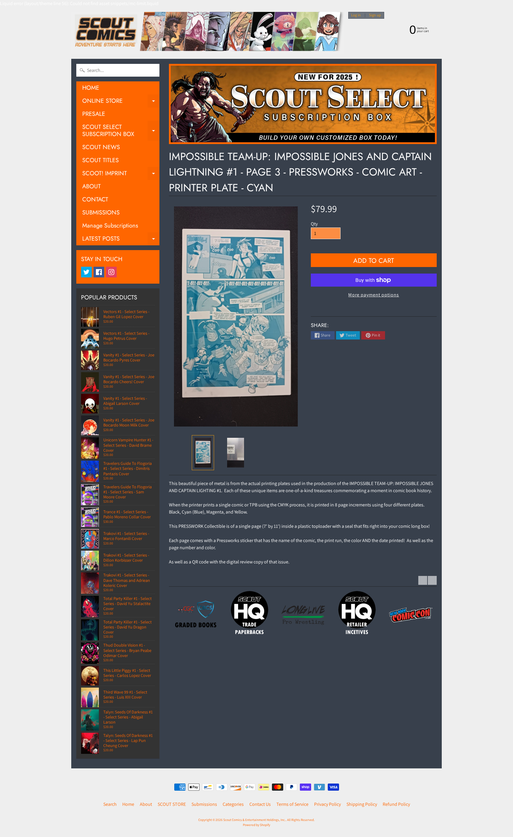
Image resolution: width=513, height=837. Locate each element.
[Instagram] (111, 272)
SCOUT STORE (172, 804)
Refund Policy (396, 804)
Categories (233, 804)
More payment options (373, 295)
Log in (356, 15)
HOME (90, 87)
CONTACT (95, 199)
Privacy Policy (327, 804)
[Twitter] (86, 272)
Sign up (375, 15)
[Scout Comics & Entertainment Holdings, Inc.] (207, 33)
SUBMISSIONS (101, 212)
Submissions (204, 804)
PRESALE (93, 114)
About (146, 804)
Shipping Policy (361, 804)
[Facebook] (99, 272)
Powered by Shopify (256, 825)
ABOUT (91, 186)
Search (110, 804)
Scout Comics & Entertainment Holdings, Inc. (254, 820)
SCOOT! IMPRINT (120, 174)
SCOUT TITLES (100, 160)
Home (128, 804)
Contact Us (260, 804)
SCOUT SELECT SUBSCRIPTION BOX (120, 131)
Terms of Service (292, 804)
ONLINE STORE (120, 102)
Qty (314, 224)
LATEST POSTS (120, 239)
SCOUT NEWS (101, 147)
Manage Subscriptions (110, 225)
